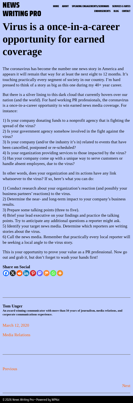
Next (126, 385)
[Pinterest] (33, 273)
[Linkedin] (26, 273)
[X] (13, 273)
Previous (10, 369)
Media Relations (16, 335)
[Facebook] (6, 273)
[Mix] (46, 273)
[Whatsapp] (53, 273)
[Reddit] (19, 273)
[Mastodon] (40, 273)
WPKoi (55, 399)
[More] (60, 273)
